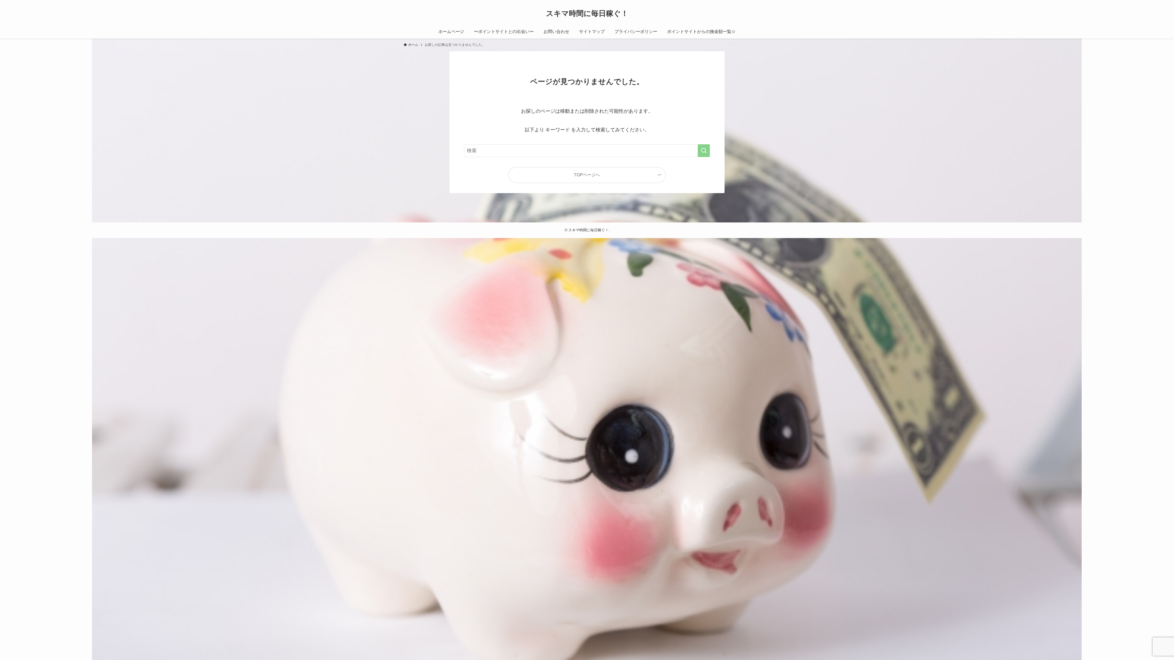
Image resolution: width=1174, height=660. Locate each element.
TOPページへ (587, 174)
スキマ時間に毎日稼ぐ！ (587, 13)
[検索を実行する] (704, 150)
